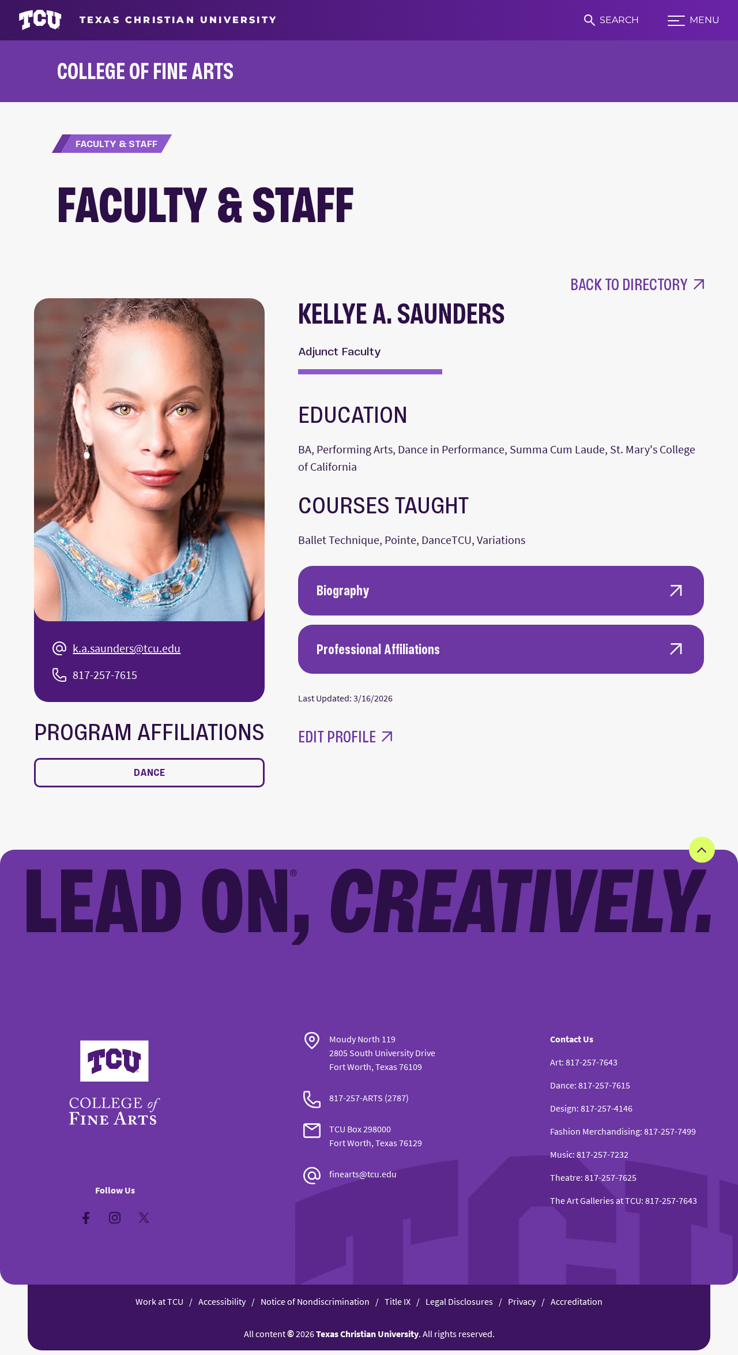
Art (556, 1062)
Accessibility (222, 1301)
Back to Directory (629, 284)
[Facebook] (85, 1217)
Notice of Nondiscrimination (315, 1301)
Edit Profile (337, 736)
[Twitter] (143, 1217)
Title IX (398, 1301)
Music (561, 1154)
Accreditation (577, 1301)
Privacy (522, 1301)
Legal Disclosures (459, 1301)
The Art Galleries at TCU (595, 1200)
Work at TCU (159, 1301)
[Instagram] (114, 1217)
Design (563, 1108)
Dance (149, 772)
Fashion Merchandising (595, 1131)
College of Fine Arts (145, 71)
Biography (343, 590)
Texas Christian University (367, 1333)
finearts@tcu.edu (363, 1174)
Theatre (565, 1177)
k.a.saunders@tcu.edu (126, 648)
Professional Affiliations (378, 649)
